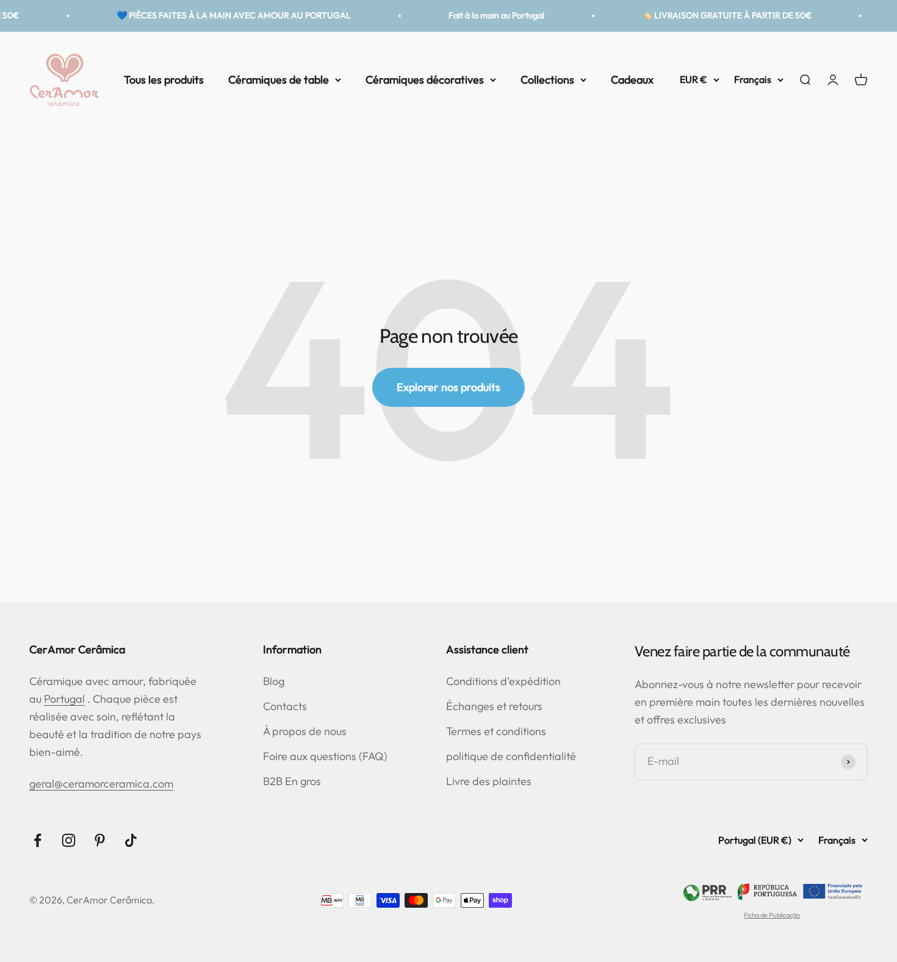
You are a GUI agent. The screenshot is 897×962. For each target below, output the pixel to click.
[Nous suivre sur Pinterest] (100, 840)
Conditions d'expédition (503, 681)
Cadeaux (632, 79)
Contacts (285, 706)
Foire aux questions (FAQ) (325, 756)
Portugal (64, 699)
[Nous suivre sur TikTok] (131, 840)
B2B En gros (292, 781)
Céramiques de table (278, 79)
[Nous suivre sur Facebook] (37, 840)
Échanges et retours (494, 706)
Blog (273, 681)
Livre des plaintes (488, 781)
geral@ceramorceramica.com (101, 784)
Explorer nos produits (448, 387)
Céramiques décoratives (425, 79)
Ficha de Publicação (772, 915)
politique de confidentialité (511, 756)
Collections (547, 79)
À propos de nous (305, 731)
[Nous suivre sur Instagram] (68, 840)
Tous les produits (164, 79)
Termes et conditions (496, 731)
